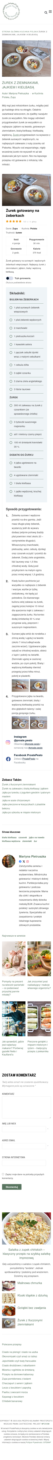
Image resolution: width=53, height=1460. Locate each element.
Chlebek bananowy (12, 1401)
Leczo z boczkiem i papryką (16, 1387)
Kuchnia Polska (29, 31)
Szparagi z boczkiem (13, 1396)
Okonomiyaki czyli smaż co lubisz (19, 1356)
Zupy (13, 97)
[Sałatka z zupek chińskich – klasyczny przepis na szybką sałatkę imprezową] (26, 1214)
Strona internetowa (13, 1157)
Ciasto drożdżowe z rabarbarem (18, 1365)
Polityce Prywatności (34, 1442)
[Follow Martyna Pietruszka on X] (24, 862)
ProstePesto (28, 758)
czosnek (23, 837)
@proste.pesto (32, 744)
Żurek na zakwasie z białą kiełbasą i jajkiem (25, 788)
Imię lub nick (9, 1123)
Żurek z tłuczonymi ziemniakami (19, 784)
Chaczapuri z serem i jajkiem (17, 1383)
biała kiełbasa (9, 837)
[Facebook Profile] (20, 862)
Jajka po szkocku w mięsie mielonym (21, 812)
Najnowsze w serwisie (13, 935)
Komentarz (8, 1094)
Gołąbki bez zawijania (32, 1308)
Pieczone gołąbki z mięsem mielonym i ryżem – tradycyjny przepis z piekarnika (38, 1046)
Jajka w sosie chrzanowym (16, 800)
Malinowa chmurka (30, 1283)
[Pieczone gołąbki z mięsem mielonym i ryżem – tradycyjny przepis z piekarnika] (39, 1003)
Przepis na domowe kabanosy (18, 1374)
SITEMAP (47, 1442)
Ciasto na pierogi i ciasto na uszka (20, 1352)
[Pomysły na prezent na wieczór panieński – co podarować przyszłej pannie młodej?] (13, 943)
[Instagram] (27, 862)
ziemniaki (27, 841)
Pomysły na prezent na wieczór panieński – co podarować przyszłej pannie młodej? (13, 988)
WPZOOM (45, 1424)
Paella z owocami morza (15, 1392)
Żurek (16, 135)
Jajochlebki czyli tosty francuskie (19, 1361)
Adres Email (8, 1140)
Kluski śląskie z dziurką (33, 1295)
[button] (50, 11)
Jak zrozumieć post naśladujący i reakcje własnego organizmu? (39, 985)
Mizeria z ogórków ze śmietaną (18, 1369)
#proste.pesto (35, 747)
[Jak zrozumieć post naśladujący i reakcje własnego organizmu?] (39, 943)
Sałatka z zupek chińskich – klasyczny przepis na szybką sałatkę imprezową (26, 1253)
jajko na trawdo (36, 837)
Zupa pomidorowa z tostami (16, 1378)
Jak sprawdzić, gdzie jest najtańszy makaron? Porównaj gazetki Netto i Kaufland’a (13, 1048)
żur (35, 841)
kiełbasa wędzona (11, 841)
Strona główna (11, 31)
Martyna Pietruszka (19, 93)
